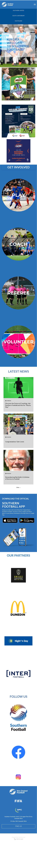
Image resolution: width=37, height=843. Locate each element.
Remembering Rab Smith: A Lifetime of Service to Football (17, 478)
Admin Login (19, 839)
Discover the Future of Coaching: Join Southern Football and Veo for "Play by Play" (18, 405)
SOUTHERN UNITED (18, 10)
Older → (18, 487)
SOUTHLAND (18, 21)
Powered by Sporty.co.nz (18, 837)
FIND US (18, 826)
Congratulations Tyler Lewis (14, 442)
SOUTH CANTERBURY (18, 15)
